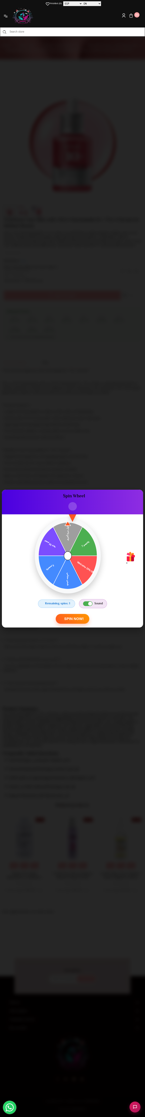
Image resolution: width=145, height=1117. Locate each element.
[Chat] (135, 1107)
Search (4, 31)
